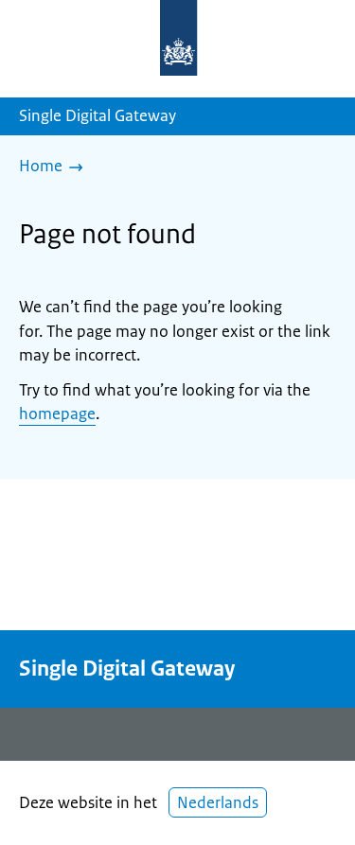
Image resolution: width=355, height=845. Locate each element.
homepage (57, 413)
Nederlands (217, 802)
